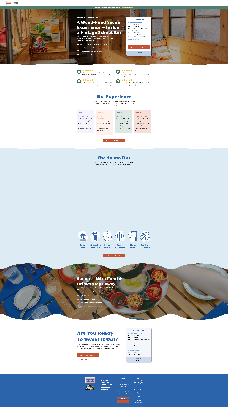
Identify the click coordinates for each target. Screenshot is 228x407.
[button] (210, 3)
